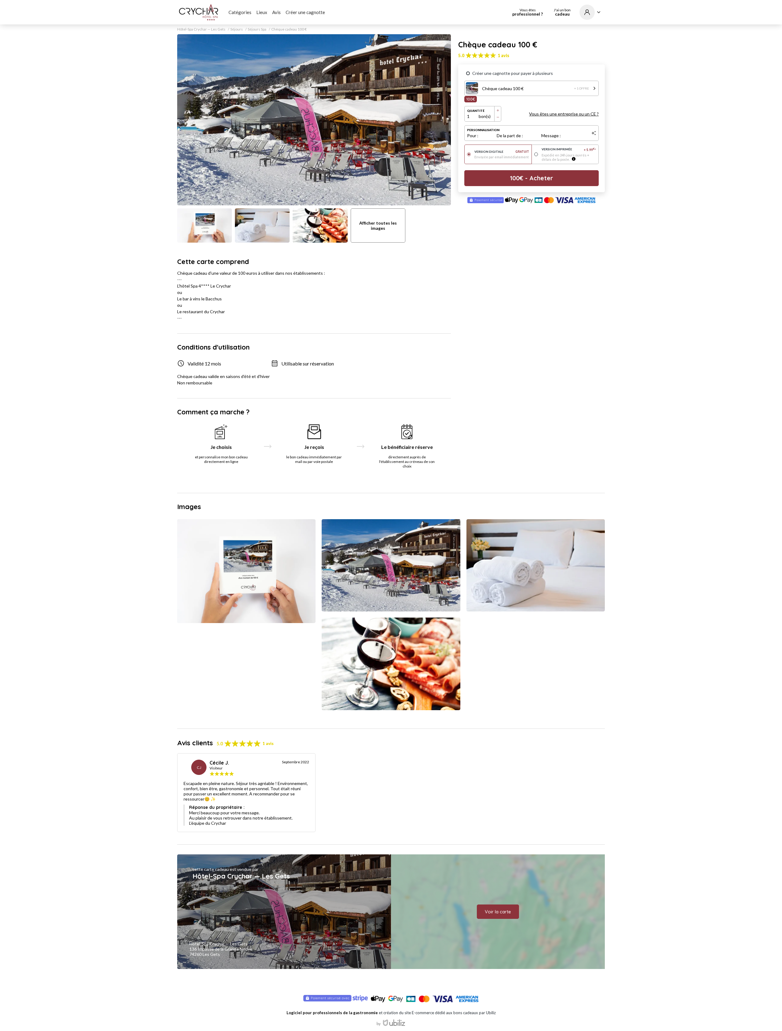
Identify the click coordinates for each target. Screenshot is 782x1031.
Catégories (239, 12)
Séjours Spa (257, 29)
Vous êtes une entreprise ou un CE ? (564, 113)
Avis (276, 12)
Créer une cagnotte (305, 12)
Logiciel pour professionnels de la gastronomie (332, 1012)
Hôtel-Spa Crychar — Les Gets (201, 29)
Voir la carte (498, 912)
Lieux (261, 12)
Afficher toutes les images (378, 225)
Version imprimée (569, 149)
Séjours (236, 29)
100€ (470, 99)
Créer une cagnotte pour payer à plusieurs (512, 73)
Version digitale (501, 152)
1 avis (503, 55)
